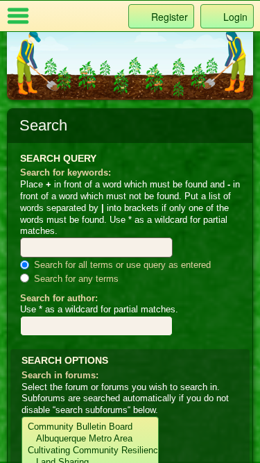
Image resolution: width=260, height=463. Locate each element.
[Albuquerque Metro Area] (90, 439)
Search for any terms (75, 278)
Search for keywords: (65, 172)
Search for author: (59, 298)
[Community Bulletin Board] (90, 427)
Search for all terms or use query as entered (121, 265)
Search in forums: (59, 375)
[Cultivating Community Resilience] (90, 451)
